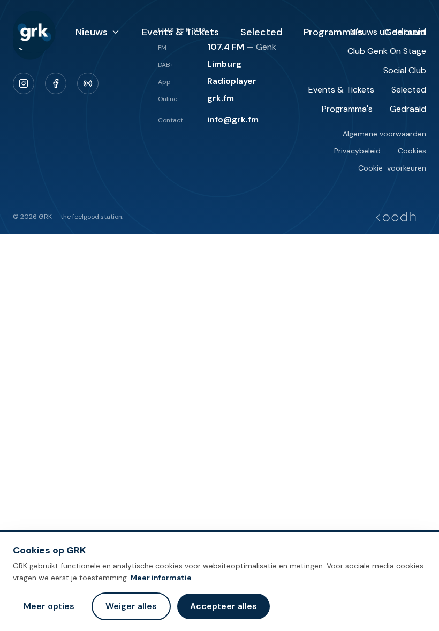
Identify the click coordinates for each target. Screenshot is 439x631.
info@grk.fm (233, 119)
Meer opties (49, 606)
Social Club (404, 70)
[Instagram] (23, 83)
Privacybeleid (357, 151)
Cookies (412, 151)
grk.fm (220, 98)
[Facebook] (55, 83)
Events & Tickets (180, 32)
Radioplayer (231, 81)
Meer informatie (161, 577)
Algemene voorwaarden (384, 133)
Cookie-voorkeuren (392, 168)
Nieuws (91, 32)
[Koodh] (395, 216)
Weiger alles (131, 606)
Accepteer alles (223, 606)
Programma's (333, 32)
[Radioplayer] (88, 83)
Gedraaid (405, 32)
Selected (261, 32)
